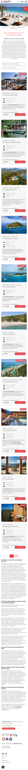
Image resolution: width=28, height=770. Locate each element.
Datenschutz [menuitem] (5, 760)
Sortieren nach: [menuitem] (9, 67)
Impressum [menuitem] (4, 756)
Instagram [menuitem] (6, 754)
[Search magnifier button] (18, 1)
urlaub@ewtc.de (5, 709)
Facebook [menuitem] (3, 754)
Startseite (5, 27)
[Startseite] (6, 1)
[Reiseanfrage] (23, 1)
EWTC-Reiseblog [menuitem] (6, 762)
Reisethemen (12, 27)
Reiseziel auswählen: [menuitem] (11, 63)
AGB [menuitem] (3, 758)
